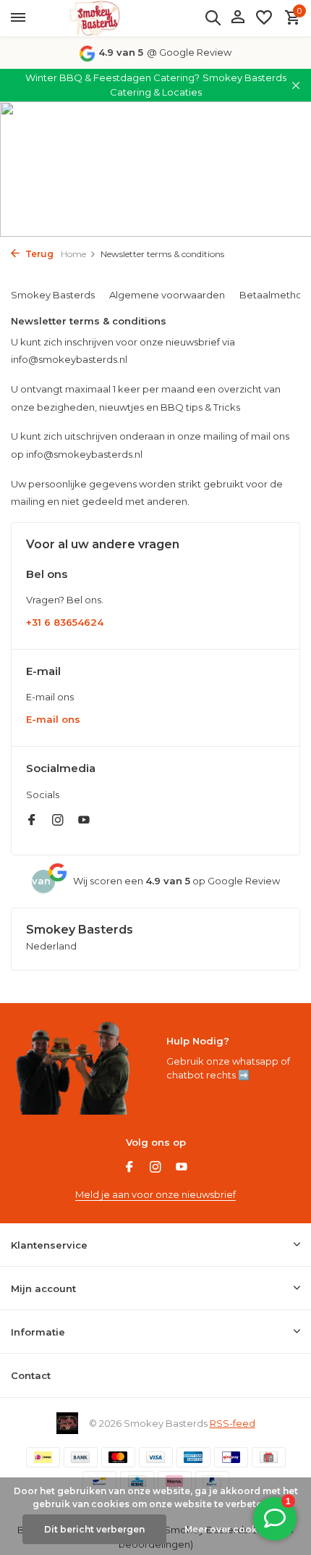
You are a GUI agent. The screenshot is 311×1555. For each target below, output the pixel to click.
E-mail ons (53, 719)
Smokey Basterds (53, 295)
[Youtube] (84, 821)
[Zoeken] (212, 17)
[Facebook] (32, 821)
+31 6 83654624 (64, 622)
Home (73, 253)
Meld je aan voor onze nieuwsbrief (155, 1194)
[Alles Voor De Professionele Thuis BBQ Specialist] (94, 18)
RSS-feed (232, 1423)
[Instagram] (58, 821)
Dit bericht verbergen (94, 1529)
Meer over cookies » (231, 1529)
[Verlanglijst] (264, 18)
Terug (38, 253)
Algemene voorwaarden (167, 295)
